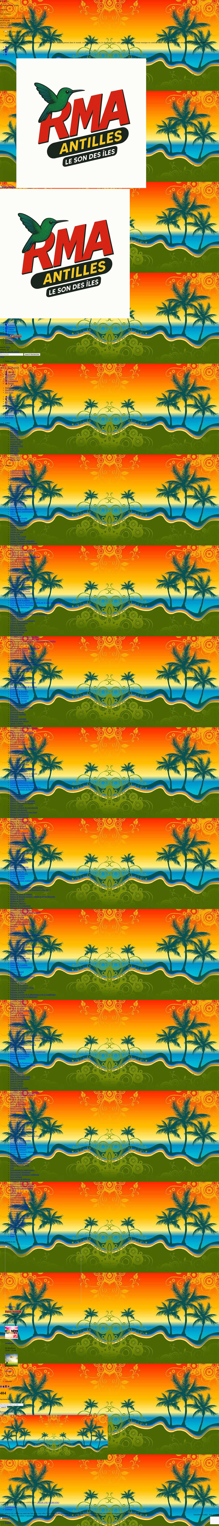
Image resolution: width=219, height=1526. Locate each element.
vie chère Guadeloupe (19, 1209)
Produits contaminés (18, 1020)
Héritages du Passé (17, 796)
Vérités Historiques (18, 1197)
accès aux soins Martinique (21, 482)
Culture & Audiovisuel (19, 612)
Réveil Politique (16, 1072)
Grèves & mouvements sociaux (22, 785)
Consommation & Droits (20, 591)
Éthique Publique (17, 751)
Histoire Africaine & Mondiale (22, 803)
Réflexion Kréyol (17, 1033)
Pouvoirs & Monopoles (19, 1015)
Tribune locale (16, 1193)
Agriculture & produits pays (21, 509)
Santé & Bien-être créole (20, 1077)
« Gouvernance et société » (21, 475)
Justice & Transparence (19, 858)
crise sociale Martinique (20, 607)
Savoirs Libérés (16, 1086)
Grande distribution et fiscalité (22, 783)
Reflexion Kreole (17, 1031)
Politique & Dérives (18, 983)
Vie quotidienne (16, 1220)
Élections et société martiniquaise (23, 728)
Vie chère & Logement (19, 1207)
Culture (13, 609)
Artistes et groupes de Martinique (23, 543)
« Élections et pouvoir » (20, 473)
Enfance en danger (17, 735)
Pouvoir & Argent (17, 1008)
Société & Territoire (18, 1150)
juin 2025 (14, 453)
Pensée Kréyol (16, 974)
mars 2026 (14, 437)
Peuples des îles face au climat (22, 976)
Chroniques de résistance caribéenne (25, 557)
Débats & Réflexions (18, 630)
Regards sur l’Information (20, 1049)
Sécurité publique (17, 1102)
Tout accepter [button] (214, 1515)
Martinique (14, 883)
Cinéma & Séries (17, 564)
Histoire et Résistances (19, 815)
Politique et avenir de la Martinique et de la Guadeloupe (33, 995)
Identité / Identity (17, 819)
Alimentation (15, 516)
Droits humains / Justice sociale (23, 682)
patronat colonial (17, 972)
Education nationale (18, 719)
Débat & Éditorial (17, 625)
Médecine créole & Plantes (21, 894)
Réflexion (14, 1027)
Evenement (14, 755)
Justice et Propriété (18, 860)
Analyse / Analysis (17, 521)
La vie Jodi (8, 1371)
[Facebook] (6, 52)
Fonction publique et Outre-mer (23, 769)
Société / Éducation (18, 1118)
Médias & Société (17, 899)
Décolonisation (16, 635)
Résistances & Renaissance (21, 1063)
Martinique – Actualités (19, 885)
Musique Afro (15, 931)
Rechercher (32, 354)
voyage (13, 1232)
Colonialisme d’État (18, 575)
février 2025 (15, 458)
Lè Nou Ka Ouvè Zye (19, 874)
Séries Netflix (15, 1106)
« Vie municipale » (17, 477)
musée (12, 929)
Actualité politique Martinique (22, 496)
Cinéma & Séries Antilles (20, 566)
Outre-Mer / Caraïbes (19, 965)
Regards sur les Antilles (19, 1056)
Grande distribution (18, 780)
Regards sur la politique (19, 1054)
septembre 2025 (16, 446)
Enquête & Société (17, 737)
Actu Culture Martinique (20, 484)
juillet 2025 (14, 451)
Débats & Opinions (18, 628)
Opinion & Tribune (18, 956)
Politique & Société (18, 990)
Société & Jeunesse (18, 1134)
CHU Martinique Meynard (21, 562)
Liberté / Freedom (17, 878)
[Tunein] (6, 47)
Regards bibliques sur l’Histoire (23, 1045)
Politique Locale (16, 999)
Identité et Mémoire (18, 826)
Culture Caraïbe (16, 619)
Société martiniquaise (19, 1156)
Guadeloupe (15, 792)
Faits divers (15, 762)
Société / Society (17, 1120)
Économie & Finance (18, 694)
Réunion (13, 1070)
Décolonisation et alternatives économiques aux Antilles (33, 641)
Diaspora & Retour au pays (21, 669)
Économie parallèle (18, 714)
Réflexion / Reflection (19, 1029)
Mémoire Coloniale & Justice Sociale (25, 913)
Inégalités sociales (17, 842)
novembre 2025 (16, 442)
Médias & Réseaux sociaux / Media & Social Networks (32, 897)
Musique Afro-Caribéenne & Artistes (25, 935)
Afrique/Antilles (16, 505)
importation (15, 831)
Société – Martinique (18, 1115)
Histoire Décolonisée (18, 810)
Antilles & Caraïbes (18, 530)
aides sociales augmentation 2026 (23, 511)
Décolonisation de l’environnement (24, 639)
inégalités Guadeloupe (19, 840)
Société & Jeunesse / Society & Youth (25, 1136)
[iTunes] (6, 50)
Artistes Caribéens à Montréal (22, 541)
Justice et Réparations (19, 862)
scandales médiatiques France (22, 1095)
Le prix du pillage (17, 876)
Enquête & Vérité (17, 739)
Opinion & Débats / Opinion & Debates (26, 954)
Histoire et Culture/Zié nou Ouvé (23, 812)
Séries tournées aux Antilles (21, 1109)
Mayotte (13, 892)
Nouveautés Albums (18, 942)
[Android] (6, 55)
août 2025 (14, 448)
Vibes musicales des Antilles (21, 1200)
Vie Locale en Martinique (20, 1218)
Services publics (16, 1111)
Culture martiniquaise (19, 623)
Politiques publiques (18, 1006)
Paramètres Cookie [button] (201, 1515)
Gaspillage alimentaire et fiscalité (23, 774)
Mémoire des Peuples (19, 915)
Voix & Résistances (18, 1223)
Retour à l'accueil (7, 1412)
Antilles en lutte (16, 532)
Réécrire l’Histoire (17, 1024)
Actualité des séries (18, 491)
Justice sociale (16, 865)
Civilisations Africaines (19, 568)
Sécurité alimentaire (18, 1099)
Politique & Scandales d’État (22, 988)
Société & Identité (17, 1127)
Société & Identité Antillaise (21, 1129)
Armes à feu (15, 534)
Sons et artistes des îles (19, 1163)
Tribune (13, 1191)
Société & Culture (17, 1125)
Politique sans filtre (18, 1004)
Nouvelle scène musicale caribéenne (25, 947)
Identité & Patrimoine (19, 824)
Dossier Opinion (16, 676)
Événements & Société (19, 758)
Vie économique (16, 1211)
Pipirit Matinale (13, 1311)
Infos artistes (15, 844)
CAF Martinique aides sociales (22, 550)
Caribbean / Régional (18, 553)
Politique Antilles (17, 992)
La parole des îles (17, 872)
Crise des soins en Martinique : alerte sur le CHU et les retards (35, 603)
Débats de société (17, 632)
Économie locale (17, 712)
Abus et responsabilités (19, 480)
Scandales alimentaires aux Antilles (24, 1093)
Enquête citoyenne (17, 742)
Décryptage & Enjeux (19, 650)
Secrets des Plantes (18, 1097)
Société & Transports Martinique (23, 1152)
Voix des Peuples (17, 1227)
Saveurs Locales (16, 1083)
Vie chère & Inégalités (19, 1204)
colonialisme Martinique (20, 578)
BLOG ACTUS (16, 548)
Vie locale (14, 1213)
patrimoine (14, 970)
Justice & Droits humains (20, 853)
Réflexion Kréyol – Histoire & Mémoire (26, 1036)
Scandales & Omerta (18, 1090)
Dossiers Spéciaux (17, 678)
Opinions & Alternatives (20, 958)
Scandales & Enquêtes (19, 1088)
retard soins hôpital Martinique (22, 1065)
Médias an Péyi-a (17, 901)
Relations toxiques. (18, 1058)
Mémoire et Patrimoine (19, 919)
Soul (12, 1168)
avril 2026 (14, 435)
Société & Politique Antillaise (22, 1147)
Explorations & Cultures (20, 760)
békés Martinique (17, 546)
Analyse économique (18, 525)
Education (14, 717)
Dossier (13, 673)
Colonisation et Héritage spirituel (23, 580)
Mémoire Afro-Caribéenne (21, 910)
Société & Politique (18, 1145)
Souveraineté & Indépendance (22, 1170)
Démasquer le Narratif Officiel (22, 653)
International (15, 851)
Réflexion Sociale (17, 1042)
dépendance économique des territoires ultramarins (30, 660)
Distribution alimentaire (20, 671)
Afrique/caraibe (16, 507)
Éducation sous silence (19, 721)
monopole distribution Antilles (22, 924)
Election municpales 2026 (20, 726)
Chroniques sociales (18, 559)
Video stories (15, 1202)
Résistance (14, 1061)
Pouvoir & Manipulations (20, 1011)
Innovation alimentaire (19, 846)
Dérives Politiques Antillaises (22, 662)
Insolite (13, 849)
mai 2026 (14, 432)
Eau (11, 685)
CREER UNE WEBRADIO (48, 1503)
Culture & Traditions (18, 616)
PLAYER (9, 352)
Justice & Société (17, 856)
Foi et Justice (15, 767)
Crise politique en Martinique (22, 605)
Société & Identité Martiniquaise (23, 1131)
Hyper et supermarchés (19, 817)
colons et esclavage (18, 582)
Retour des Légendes (18, 1068)
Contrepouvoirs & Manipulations (23, 598)
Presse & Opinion (17, 1017)
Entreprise (14, 746)
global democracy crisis (19, 778)
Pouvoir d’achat (16, 1013)
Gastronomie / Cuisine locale (22, 776)
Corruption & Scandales (20, 600)
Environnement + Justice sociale (23, 748)
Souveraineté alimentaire (20, 1172)
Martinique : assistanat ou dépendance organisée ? (30, 890)
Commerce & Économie (20, 584)
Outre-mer (14, 963)
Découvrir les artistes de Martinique (24, 648)
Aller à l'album (6, 27)
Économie (14, 689)
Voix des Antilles (17, 1225)
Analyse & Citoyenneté (19, 523)
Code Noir (14, 571)
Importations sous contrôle (21, 835)
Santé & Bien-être (17, 1074)
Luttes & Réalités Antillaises (21, 881)
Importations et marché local (21, 833)
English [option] (8, 1523)
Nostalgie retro (9, 1343)
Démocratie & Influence (20, 657)
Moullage (14, 926)
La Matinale (10, 1307)
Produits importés (17, 1022)
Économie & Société (18, 701)
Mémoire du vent (17, 917)
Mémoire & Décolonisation (21, 908)
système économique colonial (22, 1184)
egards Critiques (16, 723)
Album (13, 514)
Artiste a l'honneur (17, 539)
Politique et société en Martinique (24, 997)
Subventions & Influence (20, 1179)
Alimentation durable (18, 518)
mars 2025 (14, 455)
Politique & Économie (19, 985)
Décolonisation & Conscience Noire (25, 637)
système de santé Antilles (20, 1181)
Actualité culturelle (18, 489)
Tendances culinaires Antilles (22, 1186)
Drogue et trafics (17, 680)
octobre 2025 (15, 444)
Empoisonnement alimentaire (22, 733)
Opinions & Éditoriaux (19, 960)
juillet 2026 (14, 428)
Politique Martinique (18, 1001)
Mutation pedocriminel (19, 938)
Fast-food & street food (19, 764)
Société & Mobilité (18, 1143)
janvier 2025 (15, 460)
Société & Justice (17, 1138)
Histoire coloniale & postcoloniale (24, 808)
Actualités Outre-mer (18, 500)
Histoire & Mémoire (18, 799)
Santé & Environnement (20, 1079)
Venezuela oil (15, 1195)
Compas (13, 587)
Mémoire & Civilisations (20, 906)
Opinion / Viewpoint (18, 951)
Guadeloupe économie (19, 794)
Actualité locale (16, 493)
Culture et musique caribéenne (22, 621)
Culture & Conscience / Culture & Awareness (28, 614)
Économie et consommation (21, 707)
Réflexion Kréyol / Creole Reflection (25, 1040)
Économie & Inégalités (19, 696)
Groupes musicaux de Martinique (23, 790)
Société (13, 1113)
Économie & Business (19, 692)
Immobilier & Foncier (19, 828)
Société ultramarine (18, 1159)
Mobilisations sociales (19, 922)
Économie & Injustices (19, 698)
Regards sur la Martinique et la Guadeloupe (27, 1052)
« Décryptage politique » (20, 470)
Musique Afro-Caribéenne (20, 933)
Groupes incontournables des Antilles (25, 787)
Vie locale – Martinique (19, 1216)
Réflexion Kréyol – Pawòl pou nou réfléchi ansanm (31, 1038)
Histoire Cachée (16, 805)
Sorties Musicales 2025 (19, 1166)
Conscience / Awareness (20, 589)
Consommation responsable (21, 594)
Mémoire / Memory (18, 903)
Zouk (12, 1236)
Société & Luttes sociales (20, 1140)
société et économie (18, 1154)
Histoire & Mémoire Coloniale (22, 801)
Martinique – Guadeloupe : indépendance (27, 888)
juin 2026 (14, 430)
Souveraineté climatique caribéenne (24, 1175)
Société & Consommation (20, 1122)
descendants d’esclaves (19, 666)
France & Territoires (18, 771)
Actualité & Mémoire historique (23, 486)
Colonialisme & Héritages (20, 573)
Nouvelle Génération (18, 944)
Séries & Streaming (18, 1104)
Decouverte (15, 646)
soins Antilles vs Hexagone (21, 1161)
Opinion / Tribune (17, 949)
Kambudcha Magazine (19, 867)
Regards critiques (17, 1047)
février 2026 (15, 439)
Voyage (13, 1229)
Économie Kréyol (17, 710)
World (12, 1234)
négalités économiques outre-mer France (26, 940)
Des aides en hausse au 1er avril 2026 (25, 664)
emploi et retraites (17, 730)
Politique (13, 981)
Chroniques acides (17, 555)
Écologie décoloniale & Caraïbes (23, 687)
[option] (112, 1523)
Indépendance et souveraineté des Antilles (27, 837)
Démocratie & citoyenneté (21, 655)
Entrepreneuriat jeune (19, 744)
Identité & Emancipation (20, 821)
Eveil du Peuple (16, 753)
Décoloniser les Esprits (19, 644)
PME (12, 979)
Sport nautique (16, 1177)
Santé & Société (16, 1081)
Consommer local (17, 596)
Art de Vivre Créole (18, 537)
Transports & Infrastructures (21, 1188)
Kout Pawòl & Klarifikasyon (21, 869)
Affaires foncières (17, 502)
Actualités (14, 498)
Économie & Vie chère (19, 703)
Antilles (13, 527)
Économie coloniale (18, 705)
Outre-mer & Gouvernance (21, 967)
